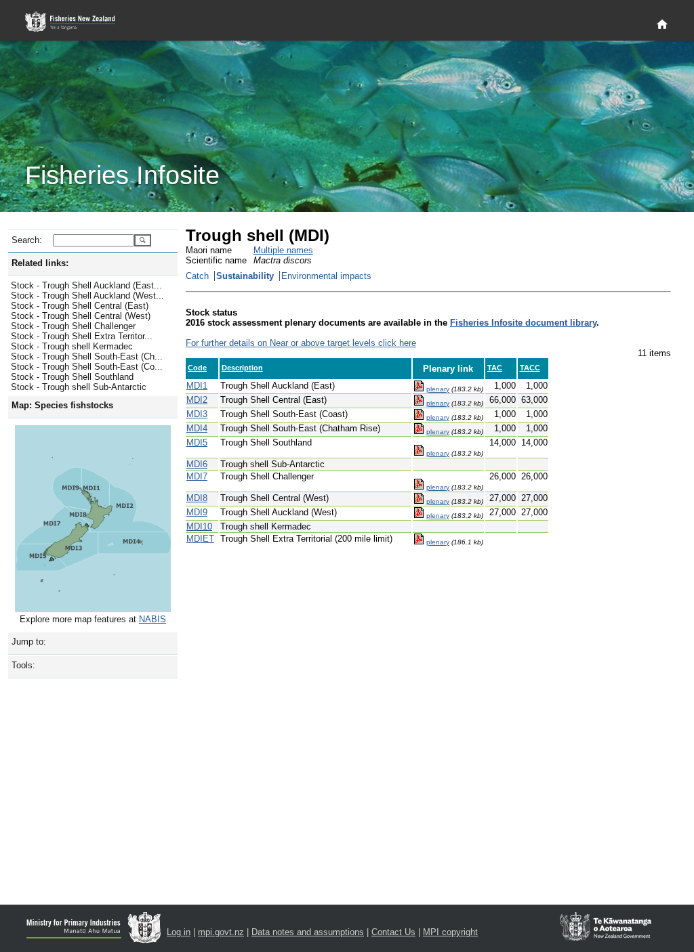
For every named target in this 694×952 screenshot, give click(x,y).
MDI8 (196, 498)
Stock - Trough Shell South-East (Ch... (87, 356)
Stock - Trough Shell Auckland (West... (87, 295)
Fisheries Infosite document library (523, 323)
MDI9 (196, 512)
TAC (494, 368)
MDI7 (196, 476)
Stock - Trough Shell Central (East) (79, 306)
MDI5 (196, 442)
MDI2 (196, 400)
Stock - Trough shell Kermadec (72, 346)
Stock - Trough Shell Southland (72, 377)
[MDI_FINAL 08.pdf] (418, 542)
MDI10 (199, 526)
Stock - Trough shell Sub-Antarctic (78, 387)
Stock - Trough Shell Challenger (73, 326)
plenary (437, 389)
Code (197, 368)
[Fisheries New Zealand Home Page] (77, 22)
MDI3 (196, 414)
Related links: (40, 263)
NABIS (152, 619)
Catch (197, 276)
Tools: (23, 665)
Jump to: (29, 641)
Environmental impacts (326, 276)
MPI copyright (450, 932)
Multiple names (283, 250)
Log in (178, 932)
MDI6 (196, 464)
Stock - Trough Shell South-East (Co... (87, 367)
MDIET (200, 539)
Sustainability (245, 276)
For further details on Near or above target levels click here (301, 343)
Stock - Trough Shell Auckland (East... (86, 285)
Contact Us (393, 932)
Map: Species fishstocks (62, 405)
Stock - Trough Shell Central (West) (80, 316)
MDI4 (196, 428)
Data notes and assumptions (307, 932)
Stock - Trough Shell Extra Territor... (81, 336)
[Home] (662, 25)
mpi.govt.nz (221, 932)
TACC (530, 368)
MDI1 (196, 386)
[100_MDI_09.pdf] (418, 389)
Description (242, 368)
